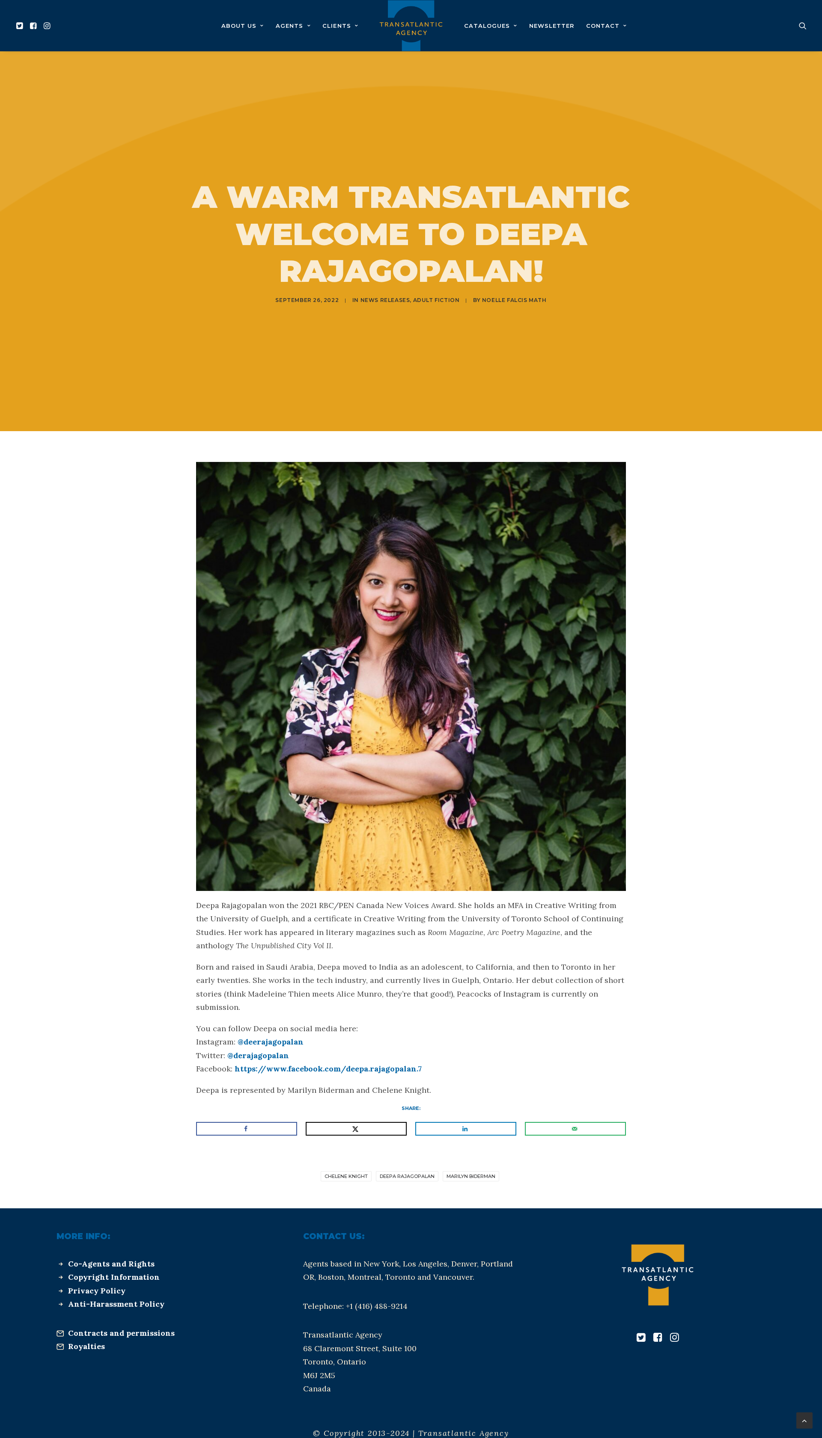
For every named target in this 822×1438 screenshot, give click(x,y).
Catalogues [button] (487, 25)
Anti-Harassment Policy (116, 1304)
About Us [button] (238, 25)
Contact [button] (602, 25)
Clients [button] (336, 25)
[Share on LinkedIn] (465, 1129)
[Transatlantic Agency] (410, 25)
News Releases (385, 300)
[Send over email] (575, 1129)
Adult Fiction (436, 300)
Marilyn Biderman (471, 1176)
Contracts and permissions (121, 1333)
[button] (20, 25)
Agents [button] (289, 25)
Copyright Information (114, 1277)
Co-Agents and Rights (111, 1264)
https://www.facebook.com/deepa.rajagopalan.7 (328, 1069)
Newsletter (551, 25)
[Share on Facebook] (246, 1129)
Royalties (86, 1346)
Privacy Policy (96, 1291)
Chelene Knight (346, 1176)
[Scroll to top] (804, 1420)
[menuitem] (20, 25)
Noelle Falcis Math (514, 300)
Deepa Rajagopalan (407, 1176)
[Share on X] (356, 1129)
